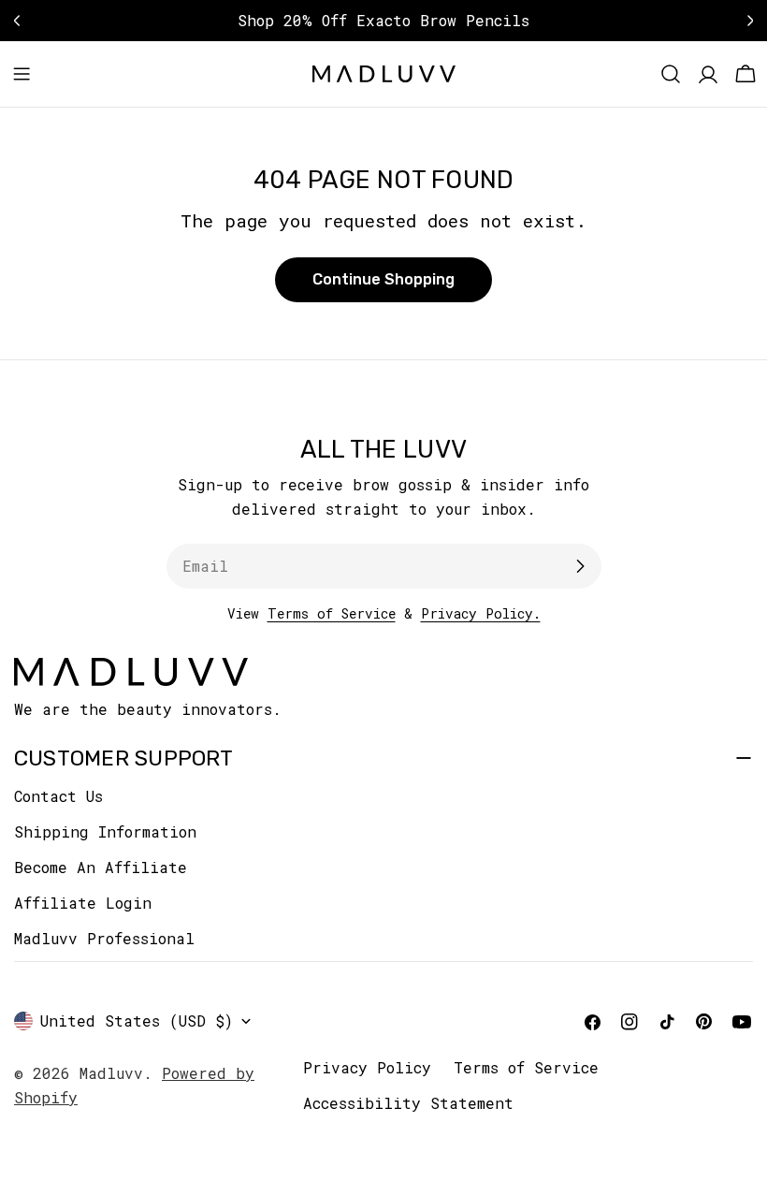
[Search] (670, 74)
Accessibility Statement (408, 1103)
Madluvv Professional (104, 938)
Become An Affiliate (100, 867)
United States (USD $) (136, 1020)
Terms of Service (332, 613)
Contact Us (58, 796)
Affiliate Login (83, 902)
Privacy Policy (367, 1067)
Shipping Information (105, 831)
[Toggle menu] (21, 74)
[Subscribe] (580, 566)
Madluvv (111, 1073)
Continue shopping (383, 279)
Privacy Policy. (481, 613)
